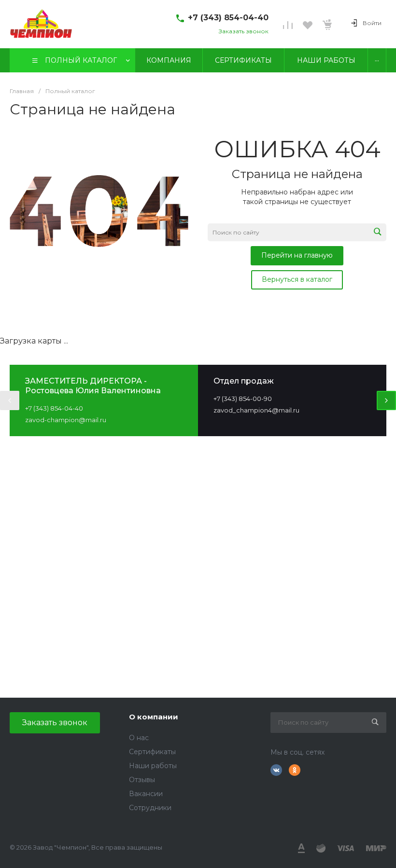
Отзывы (142, 779)
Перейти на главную (297, 255)
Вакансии (146, 793)
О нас (139, 737)
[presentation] (9, 400)
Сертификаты (152, 751)
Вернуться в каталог (297, 279)
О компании (153, 716)
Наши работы (153, 765)
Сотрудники (150, 807)
